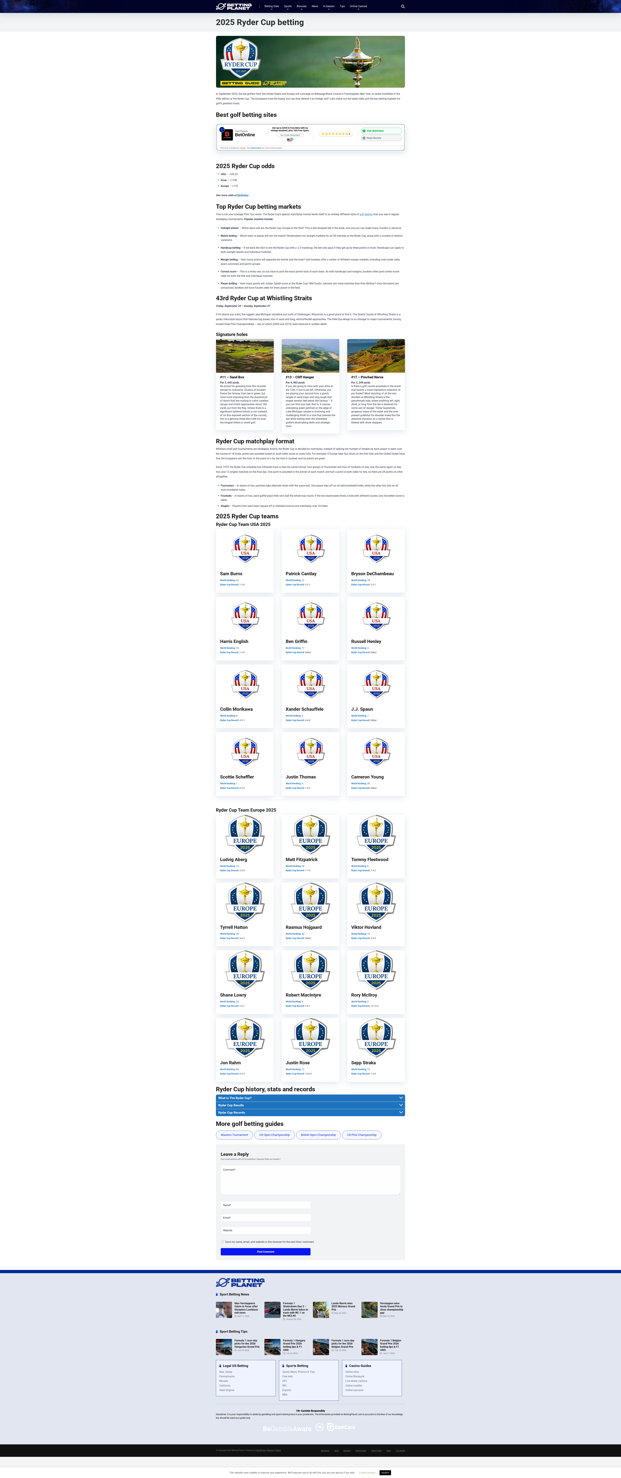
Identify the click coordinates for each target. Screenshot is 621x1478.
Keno (389, 1451)
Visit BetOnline (375, 131)
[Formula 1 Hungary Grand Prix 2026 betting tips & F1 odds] (272, 1354)
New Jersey (225, 1371)
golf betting (366, 214)
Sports (288, 6)
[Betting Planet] (234, 5)
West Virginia (226, 1390)
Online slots (352, 1371)
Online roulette (353, 1385)
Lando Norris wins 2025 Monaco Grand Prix (343, 1306)
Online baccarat (354, 1390)
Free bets (287, 1376)
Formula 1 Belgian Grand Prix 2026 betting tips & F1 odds (390, 1345)
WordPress (261, 1450)
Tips (342, 6)
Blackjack (325, 1451)
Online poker (360, 1451)
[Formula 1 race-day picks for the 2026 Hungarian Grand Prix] (224, 1354)
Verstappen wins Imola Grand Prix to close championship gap (391, 1308)
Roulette (347, 1451)
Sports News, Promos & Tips (298, 1371)
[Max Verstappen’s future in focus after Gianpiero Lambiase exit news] (224, 1317)
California (224, 1385)
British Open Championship (318, 1135)
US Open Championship (274, 1135)
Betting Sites (272, 6)
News (315, 6)
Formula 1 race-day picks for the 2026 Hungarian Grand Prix (247, 1343)
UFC (284, 1380)
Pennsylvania (227, 1376)
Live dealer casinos (356, 1380)
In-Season (329, 6)
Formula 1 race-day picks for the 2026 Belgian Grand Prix (343, 1343)
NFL (284, 1385)
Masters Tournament (234, 1135)
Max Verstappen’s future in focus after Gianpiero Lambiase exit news (246, 1308)
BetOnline (256, 148)
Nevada (223, 1380)
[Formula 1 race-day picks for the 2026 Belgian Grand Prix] (321, 1354)
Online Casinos (358, 6)
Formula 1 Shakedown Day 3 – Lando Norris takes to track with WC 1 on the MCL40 (295, 1309)
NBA (284, 1394)
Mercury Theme (274, 1450)
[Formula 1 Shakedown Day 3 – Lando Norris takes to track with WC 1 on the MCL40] (272, 1317)
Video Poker (376, 1451)
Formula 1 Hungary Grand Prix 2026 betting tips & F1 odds (294, 1345)
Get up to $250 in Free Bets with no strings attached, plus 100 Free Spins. (290, 129)
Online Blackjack (354, 1376)
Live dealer (400, 1451)
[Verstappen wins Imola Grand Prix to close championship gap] (369, 1317)
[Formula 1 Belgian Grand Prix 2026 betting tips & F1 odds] (369, 1354)
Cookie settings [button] (367, 1472)
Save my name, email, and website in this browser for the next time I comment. (269, 1241)
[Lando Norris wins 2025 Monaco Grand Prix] (321, 1317)
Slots (336, 1451)
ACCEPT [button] (385, 1473)
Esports (286, 1390)
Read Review (374, 138)
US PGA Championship (361, 1135)
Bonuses (302, 6)
